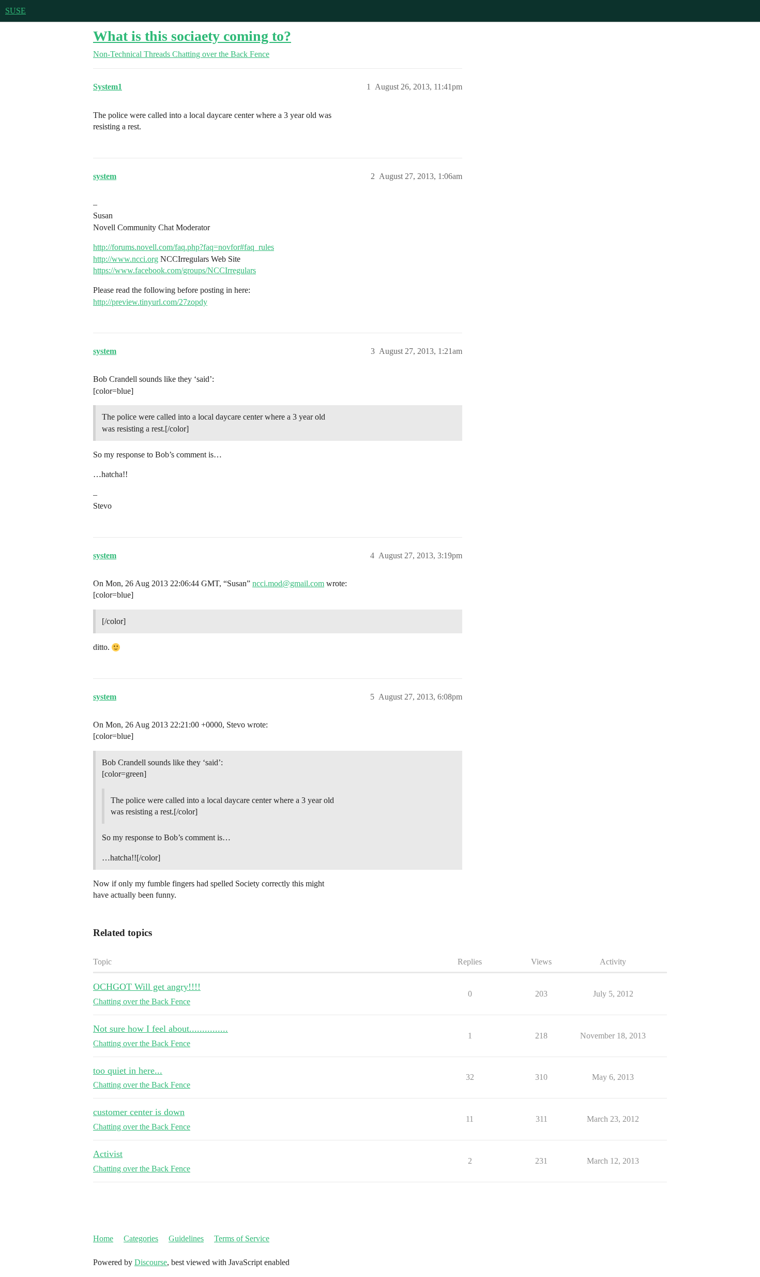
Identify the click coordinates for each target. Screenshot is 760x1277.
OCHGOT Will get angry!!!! (147, 987)
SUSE (15, 10)
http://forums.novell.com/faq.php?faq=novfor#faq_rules (183, 247)
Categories (141, 1238)
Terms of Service (241, 1238)
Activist (108, 1154)
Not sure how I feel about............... (160, 1028)
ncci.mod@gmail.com (288, 583)
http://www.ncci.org (125, 259)
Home (103, 1238)
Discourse (150, 1262)
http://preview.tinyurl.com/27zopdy (150, 302)
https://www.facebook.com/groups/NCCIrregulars (174, 270)
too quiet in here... (127, 1070)
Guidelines (186, 1238)
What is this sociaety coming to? (192, 36)
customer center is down (139, 1112)
